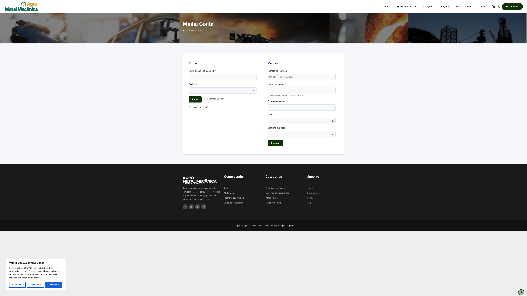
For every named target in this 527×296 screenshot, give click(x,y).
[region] (35, 274)
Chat (226, 188)
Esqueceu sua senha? (198, 107)
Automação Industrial (275, 188)
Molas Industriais (273, 203)
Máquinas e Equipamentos (277, 193)
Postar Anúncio (463, 6)
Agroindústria (272, 198)
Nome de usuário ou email (202, 71)
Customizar (17, 285)
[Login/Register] (498, 6)
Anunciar (514, 6)
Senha (193, 84)
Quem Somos (313, 193)
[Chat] (493, 6)
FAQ (309, 203)
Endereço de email (278, 101)
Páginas (445, 6)
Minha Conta (230, 193)
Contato (482, 6)
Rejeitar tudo (35, 285)
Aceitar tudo (53, 285)
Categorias (428, 6)
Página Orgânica (287, 225)
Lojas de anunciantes (233, 203)
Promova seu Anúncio (234, 198)
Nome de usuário (277, 84)
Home (387, 6)
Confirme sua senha (278, 128)
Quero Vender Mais (406, 6)
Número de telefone (277, 71)
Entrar (195, 99)
